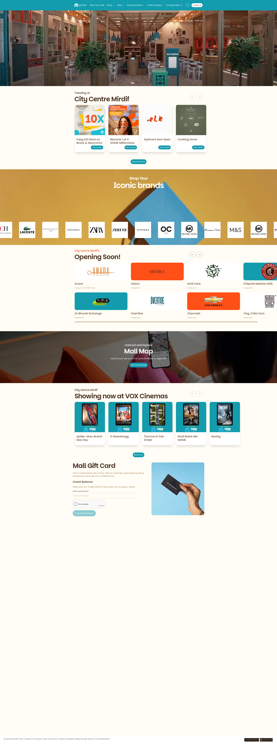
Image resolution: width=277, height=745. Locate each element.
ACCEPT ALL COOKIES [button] (251, 739)
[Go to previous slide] (192, 255)
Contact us (197, 5)
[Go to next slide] (199, 255)
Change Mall (172, 5)
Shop (109, 5)
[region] (138, 48)
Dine (119, 5)
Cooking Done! (187, 139)
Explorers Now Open (157, 139)
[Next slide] (265, 48)
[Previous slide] (11, 48)
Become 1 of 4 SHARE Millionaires (122, 141)
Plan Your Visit (97, 5)
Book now (138, 455)
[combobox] (187, 5)
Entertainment (134, 5)
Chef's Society (154, 5)
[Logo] (80, 5)
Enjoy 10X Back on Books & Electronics (89, 141)
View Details (97, 147)
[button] (266, 740)
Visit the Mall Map (138, 365)
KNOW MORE (138, 67)
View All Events (138, 162)
